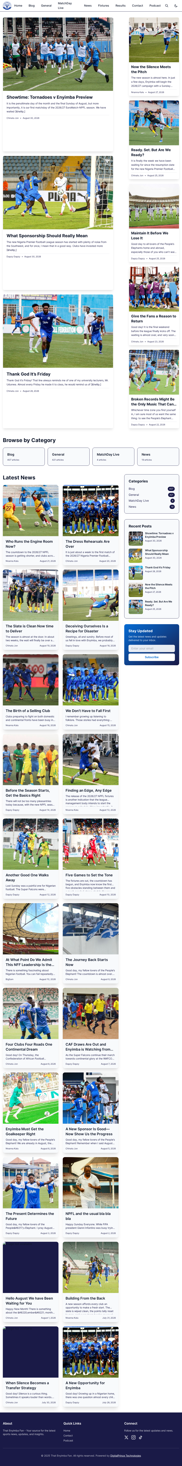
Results (121, 5)
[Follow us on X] (126, 1437)
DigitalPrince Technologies (125, 1455)
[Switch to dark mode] (176, 5)
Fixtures (103, 5)
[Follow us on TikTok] (140, 1437)
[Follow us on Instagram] (133, 1437)
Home (18, 5)
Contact (137, 5)
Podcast (155, 5)
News (88, 5)
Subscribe (152, 657)
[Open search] (167, 5)
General (46, 5)
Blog (32, 5)
